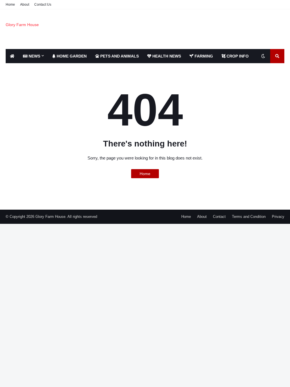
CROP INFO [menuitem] (237, 56)
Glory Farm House (22, 24)
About (24, 5)
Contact (219, 216)
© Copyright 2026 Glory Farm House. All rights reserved (51, 216)
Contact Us (42, 5)
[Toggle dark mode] (263, 56)
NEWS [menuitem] (33, 56)
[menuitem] (12, 56)
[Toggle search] (277, 56)
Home (10, 5)
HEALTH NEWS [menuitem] (166, 56)
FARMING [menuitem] (203, 56)
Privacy (278, 216)
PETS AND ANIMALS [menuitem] (119, 56)
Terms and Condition (249, 216)
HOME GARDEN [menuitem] (71, 56)
